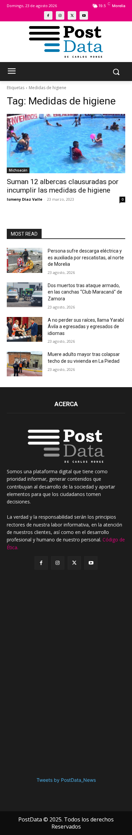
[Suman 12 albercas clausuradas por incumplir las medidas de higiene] (66, 143)
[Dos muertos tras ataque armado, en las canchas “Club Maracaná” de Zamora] (24, 294)
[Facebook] (48, 15)
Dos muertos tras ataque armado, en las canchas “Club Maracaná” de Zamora (85, 292)
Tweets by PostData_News (66, 780)
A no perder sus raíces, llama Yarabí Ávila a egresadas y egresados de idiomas (86, 326)
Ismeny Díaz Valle (24, 199)
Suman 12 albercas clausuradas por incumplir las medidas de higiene (62, 186)
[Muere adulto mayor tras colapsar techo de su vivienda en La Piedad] (24, 363)
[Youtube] (84, 15)
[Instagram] (60, 15)
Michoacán (18, 170)
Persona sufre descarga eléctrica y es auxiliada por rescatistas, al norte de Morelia (86, 257)
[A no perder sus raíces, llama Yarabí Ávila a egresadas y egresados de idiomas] (24, 329)
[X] (72, 15)
